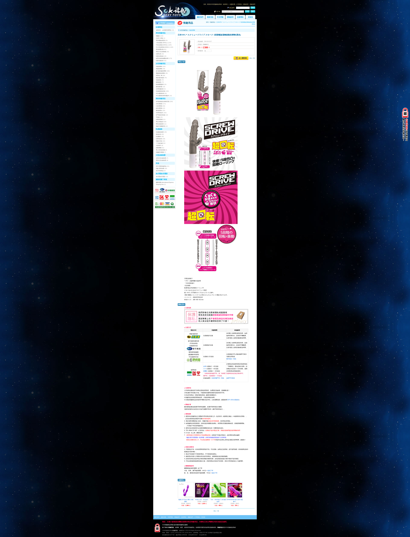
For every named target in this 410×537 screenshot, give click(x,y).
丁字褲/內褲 (159, 143)
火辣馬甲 (158, 145)
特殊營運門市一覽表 (218, 378)
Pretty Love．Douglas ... (202, 499)
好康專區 (159, 27)
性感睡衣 (158, 136)
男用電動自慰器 (160, 40)
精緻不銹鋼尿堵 (160, 126)
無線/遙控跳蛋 (160, 77)
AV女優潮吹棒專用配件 (162, 95)
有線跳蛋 (158, 80)
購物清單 (245, 4)
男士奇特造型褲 (160, 150)
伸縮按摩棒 (159, 69)
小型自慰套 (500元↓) (162, 42)
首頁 (207, 22)
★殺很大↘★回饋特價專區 (163, 30)
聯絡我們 (252, 4)
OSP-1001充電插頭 (233, 400)
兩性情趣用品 (160, 98)
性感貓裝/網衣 (160, 132)
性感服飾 (159, 129)
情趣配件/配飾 (160, 152)
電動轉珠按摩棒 (160, 73)
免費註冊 (232, 4)
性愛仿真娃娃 (160, 56)
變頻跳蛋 (158, 82)
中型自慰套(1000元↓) (162, 45)
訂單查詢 (239, 4)
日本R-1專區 (159, 38)
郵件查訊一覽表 (231, 359)
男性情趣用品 (160, 33)
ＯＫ (204, 368)
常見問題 (220, 17)
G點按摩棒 (159, 66)
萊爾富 (205, 371)
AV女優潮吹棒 (160, 93)
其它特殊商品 (160, 170)
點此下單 (210, 470)
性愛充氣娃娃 (160, 60)
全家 (204, 366)
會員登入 (225, 4)
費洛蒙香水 (159, 110)
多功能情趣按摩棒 (161, 71)
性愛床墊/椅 (159, 119)
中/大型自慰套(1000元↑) (163, 47)
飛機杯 (158, 36)
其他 (157, 163)
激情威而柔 (159, 86)
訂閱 (247, 11)
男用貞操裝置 (160, 124)
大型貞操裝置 (160, 155)
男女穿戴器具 (160, 121)
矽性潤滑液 (159, 108)
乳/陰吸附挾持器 (160, 91)
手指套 (158, 117)
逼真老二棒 (159, 75)
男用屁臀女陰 (160, 49)
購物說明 (230, 17)
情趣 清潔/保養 (160, 168)
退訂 (253, 11)
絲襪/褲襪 (158, 148)
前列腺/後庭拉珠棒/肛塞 (162, 101)
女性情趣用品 (160, 63)
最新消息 (210, 17)
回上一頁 (252, 58)
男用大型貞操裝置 (161, 160)
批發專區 (240, 17)
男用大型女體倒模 (161, 51)
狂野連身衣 (159, 139)
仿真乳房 (158, 54)
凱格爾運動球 (160, 84)
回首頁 (250, 17)
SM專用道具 (159, 112)
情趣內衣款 (159, 141)
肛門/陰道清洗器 (160, 115)
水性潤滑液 (159, 104)
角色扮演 (158, 134)
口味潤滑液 (159, 106)
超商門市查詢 (230, 378)
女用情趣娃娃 (160, 89)
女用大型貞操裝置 (161, 158)
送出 (253, 7)
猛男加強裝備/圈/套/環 (162, 58)
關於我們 (200, 17)
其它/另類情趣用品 (161, 166)
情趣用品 (212, 22)
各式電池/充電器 (162, 173)
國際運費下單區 (161, 179)
